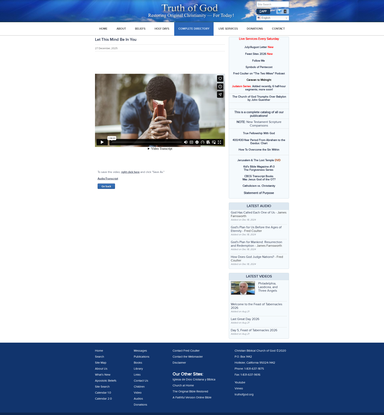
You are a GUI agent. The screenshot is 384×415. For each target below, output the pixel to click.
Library (138, 368)
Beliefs (140, 28)
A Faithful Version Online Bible (192, 397)
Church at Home (183, 385)
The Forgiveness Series (258, 170)
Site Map (100, 362)
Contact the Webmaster (188, 356)
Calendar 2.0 (103, 398)
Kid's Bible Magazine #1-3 (259, 166)
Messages (140, 350)
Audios (138, 398)
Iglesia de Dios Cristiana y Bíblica (194, 379)
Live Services (228, 28)
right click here (130, 172)
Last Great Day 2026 (245, 319)
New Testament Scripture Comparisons (263, 124)
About (121, 28)
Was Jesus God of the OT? (258, 179)
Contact (278, 28)
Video (138, 392)
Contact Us (141, 380)
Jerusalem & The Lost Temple (255, 160)
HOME (103, 28)
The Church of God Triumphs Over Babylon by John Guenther (259, 98)
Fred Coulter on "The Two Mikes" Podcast (259, 73)
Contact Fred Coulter (186, 350)
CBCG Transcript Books (258, 176)
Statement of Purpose (259, 193)
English (265, 17)
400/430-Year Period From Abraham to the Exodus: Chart (259, 141)
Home (99, 350)
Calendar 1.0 (103, 392)
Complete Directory (193, 28)
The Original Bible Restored (190, 391)
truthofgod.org (244, 394)
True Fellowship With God (259, 133)
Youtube (240, 382)
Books (138, 362)
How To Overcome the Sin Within (259, 149)
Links (137, 374)
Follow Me (258, 60)
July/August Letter (255, 47)
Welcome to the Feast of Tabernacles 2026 (256, 306)
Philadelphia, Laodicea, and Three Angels (268, 287)
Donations (255, 28)
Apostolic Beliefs (105, 380)
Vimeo (239, 388)
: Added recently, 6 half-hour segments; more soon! (259, 88)
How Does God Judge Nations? (252, 257)
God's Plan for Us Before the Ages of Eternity (256, 229)
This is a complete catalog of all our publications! (259, 114)
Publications (141, 356)
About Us (101, 368)
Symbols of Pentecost (259, 67)
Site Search (102, 386)
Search (99, 356)
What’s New (102, 374)
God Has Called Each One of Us (253, 212)
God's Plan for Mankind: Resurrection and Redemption (256, 244)
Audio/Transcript (108, 178)
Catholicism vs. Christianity (259, 186)
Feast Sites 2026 (255, 54)
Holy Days (162, 28)
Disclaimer (179, 362)
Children (139, 386)
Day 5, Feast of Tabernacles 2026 (254, 330)
